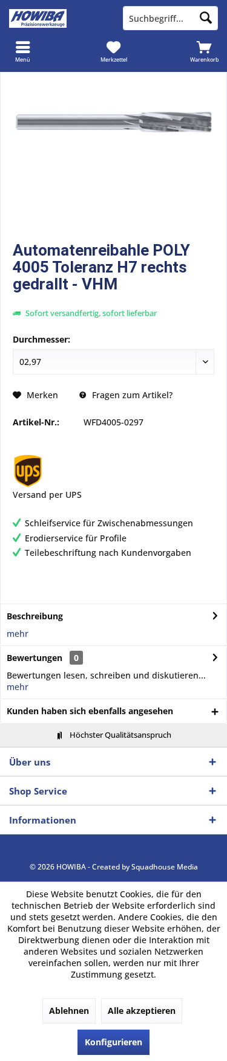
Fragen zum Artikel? (131, 395)
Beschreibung (35, 616)
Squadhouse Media (164, 867)
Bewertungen (34, 657)
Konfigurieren (113, 1042)
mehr (17, 633)
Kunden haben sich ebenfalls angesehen (90, 711)
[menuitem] (22, 51)
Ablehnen (69, 1010)
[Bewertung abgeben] (113, 300)
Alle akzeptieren (142, 1010)
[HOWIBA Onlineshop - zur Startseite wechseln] (57, 18)
